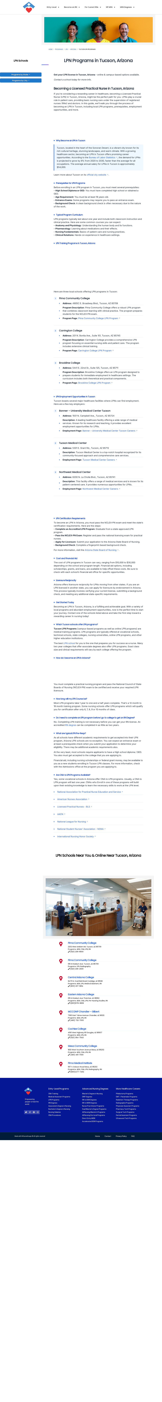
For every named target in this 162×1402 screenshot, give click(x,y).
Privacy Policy (121, 1136)
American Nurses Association (72, 799)
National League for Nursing (71, 821)
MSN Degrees (126, 7)
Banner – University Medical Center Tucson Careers (109, 430)
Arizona (73, 49)
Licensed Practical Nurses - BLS (73, 806)
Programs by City (19, 80)
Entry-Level (51, 7)
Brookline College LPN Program (94, 383)
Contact (108, 1136)
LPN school (69, 643)
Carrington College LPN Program (95, 350)
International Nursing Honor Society (75, 836)
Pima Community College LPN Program (98, 318)
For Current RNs (91, 7)
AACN (60, 814)
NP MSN (109, 7)
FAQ (132, 1136)
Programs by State (20, 74)
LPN (66, 49)
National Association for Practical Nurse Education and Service (89, 792)
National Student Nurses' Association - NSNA (80, 829)
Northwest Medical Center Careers (100, 489)
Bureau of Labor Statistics (102, 157)
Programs (59, 49)
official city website (96, 175)
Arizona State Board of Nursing (100, 550)
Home (51, 49)
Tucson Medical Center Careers (99, 460)
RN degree (70, 725)
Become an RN (70, 7)
